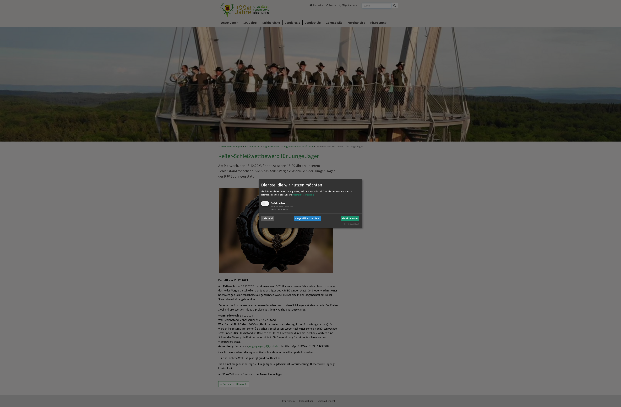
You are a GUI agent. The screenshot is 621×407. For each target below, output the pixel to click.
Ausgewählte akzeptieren (307, 218)
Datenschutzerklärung (303, 194)
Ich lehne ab (267, 218)
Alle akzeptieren (350, 218)
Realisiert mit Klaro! (351, 224)
